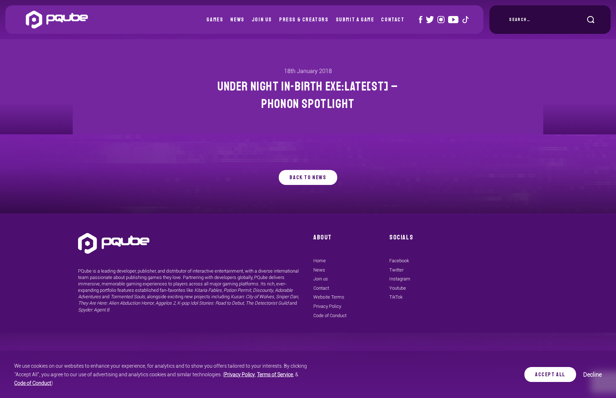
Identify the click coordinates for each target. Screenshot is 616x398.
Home (319, 260)
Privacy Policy (239, 374)
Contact (392, 19)
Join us (262, 19)
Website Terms (328, 297)
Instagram (399, 278)
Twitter (396, 270)
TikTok (395, 297)
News (237, 19)
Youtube (397, 288)
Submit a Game (355, 19)
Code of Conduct (32, 383)
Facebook (399, 260)
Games (214, 19)
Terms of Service (275, 374)
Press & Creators (304, 19)
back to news (307, 177)
